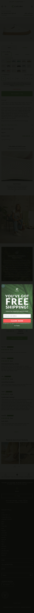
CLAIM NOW (17, 320)
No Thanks (17, 325)
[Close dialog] (3, 286)
